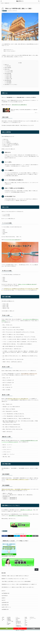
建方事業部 (8, 617)
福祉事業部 (8, 623)
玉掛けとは (7, 64)
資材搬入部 (8, 618)
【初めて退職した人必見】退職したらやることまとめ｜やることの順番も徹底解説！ (16, 581)
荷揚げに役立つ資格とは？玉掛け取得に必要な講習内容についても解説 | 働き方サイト (24, 110)
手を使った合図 (8, 74)
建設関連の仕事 (4, 10)
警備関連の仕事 (5, 609)
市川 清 (26, 624)
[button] (5, 536)
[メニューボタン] (1, 1)
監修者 (26, 617)
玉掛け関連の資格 (8, 80)
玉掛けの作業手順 (8, 67)
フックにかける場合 (9, 70)
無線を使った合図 (9, 78)
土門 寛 (26, 625)
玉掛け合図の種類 (8, 73)
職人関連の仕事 (5, 604)
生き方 (4, 600)
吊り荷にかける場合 (9, 71)
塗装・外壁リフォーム (7, 607)
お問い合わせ (32, 617)
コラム (17, 617)
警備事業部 (8, 619)
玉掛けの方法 (7, 69)
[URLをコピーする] (35, 536)
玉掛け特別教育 (8, 81)
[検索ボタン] (39, 1)
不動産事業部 (9, 620)
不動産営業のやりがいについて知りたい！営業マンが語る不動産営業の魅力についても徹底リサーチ (19, 584)
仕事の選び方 (5, 595)
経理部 (8, 624)
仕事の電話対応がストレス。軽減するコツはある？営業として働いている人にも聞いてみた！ (18, 587)
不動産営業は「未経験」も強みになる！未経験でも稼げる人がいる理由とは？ (15, 575)
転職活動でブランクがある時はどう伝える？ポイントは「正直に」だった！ (15, 578)
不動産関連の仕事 (6, 593)
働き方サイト (20, 1)
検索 (36, 569)
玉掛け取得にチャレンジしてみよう (11, 84)
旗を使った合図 (8, 77)
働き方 (17, 619)
